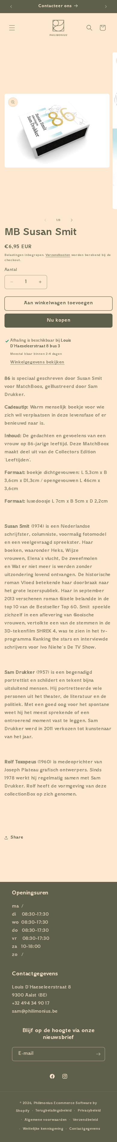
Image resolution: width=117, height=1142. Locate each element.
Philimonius (43, 1103)
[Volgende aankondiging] (105, 6)
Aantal (10, 270)
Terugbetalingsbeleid (53, 1110)
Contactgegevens (84, 1129)
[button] (12, 27)
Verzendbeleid (85, 1120)
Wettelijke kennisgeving (43, 1129)
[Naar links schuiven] (45, 220)
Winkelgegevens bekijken (37, 362)
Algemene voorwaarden (46, 1120)
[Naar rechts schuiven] (71, 220)
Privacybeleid (89, 1110)
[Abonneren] (98, 1054)
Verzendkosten (58, 255)
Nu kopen (58, 320)
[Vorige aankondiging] (11, 6)
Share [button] (16, 837)
